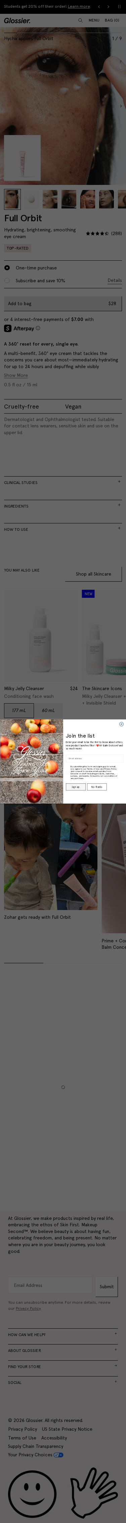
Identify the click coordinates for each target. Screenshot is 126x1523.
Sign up (75, 786)
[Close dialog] (121, 724)
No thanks (96, 786)
